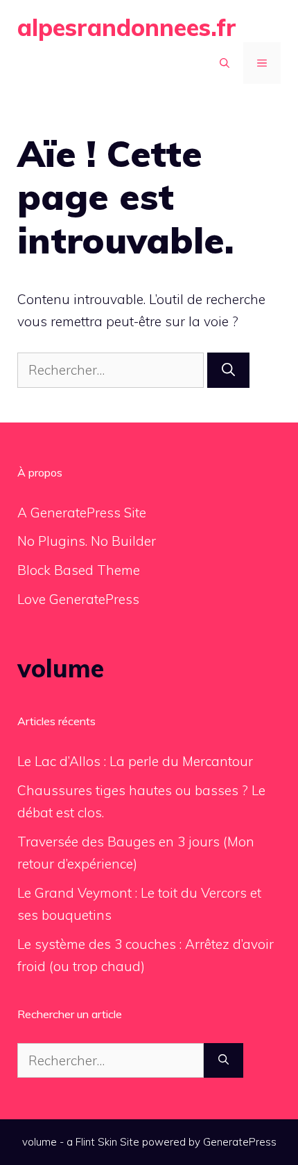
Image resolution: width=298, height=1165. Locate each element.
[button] (224, 63)
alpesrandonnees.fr (126, 27)
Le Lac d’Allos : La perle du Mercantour (135, 761)
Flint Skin (96, 1141)
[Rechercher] (228, 370)
